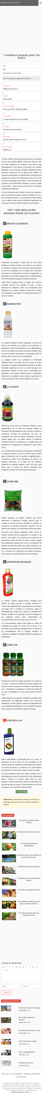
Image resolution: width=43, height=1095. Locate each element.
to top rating (22, 792)
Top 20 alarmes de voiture (27, 1041)
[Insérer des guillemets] (36, 967)
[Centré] (19, 967)
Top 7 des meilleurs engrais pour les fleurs (16, 78)
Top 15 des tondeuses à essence (26, 1019)
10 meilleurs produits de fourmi (29, 890)
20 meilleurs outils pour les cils (29, 1030)
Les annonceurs (21, 1077)
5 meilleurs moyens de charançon (29, 832)
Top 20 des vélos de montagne (29, 1008)
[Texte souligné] (9, 967)
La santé (6, 126)
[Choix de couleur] (29, 967)
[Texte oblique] (6, 967)
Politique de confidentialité (32, 1074)
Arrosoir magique (8, 106)
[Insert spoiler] (7, 970)
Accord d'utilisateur (16, 1074)
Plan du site (5, 1074)
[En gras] (3, 967)
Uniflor (5, 96)
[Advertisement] (21, 29)
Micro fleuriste (7, 147)
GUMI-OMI (7, 116)
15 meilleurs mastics (25, 1063)
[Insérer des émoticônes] (26, 967)
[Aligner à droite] (23, 967)
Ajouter (6, 992)
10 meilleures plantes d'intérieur (29, 866)
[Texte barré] (13, 967)
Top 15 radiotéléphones (26, 1052)
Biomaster (6, 136)
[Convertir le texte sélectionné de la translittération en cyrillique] (4, 970)
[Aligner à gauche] (16, 967)
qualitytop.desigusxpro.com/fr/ (10, 2)
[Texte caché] (33, 967)
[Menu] (40, 3)
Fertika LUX (7, 86)
